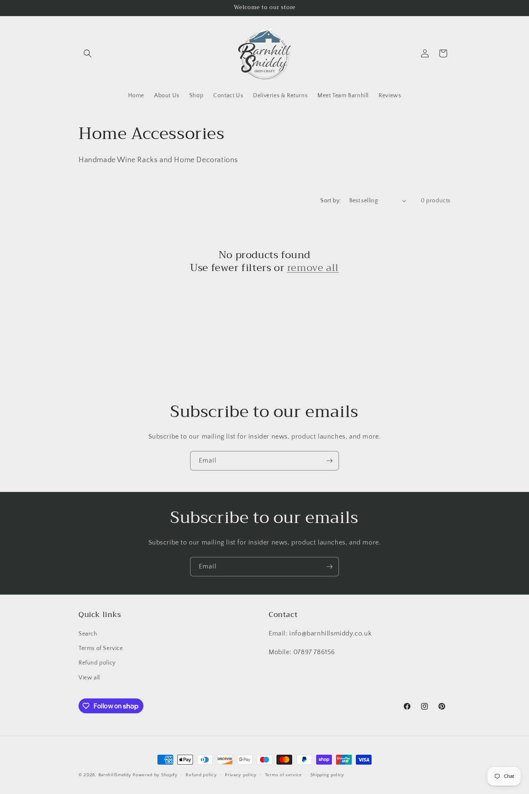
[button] (88, 53)
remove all (313, 267)
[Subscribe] (329, 460)
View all (89, 677)
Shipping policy (327, 774)
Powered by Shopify (155, 774)
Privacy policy (241, 774)
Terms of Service (101, 648)
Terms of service (283, 774)
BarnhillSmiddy (114, 774)
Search (88, 634)
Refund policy (97, 663)
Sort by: (330, 200)
